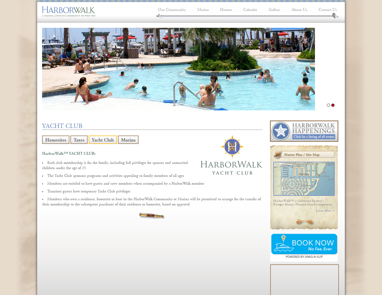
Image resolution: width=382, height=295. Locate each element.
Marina (203, 9)
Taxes (79, 139)
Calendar (250, 9)
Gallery (274, 9)
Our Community (172, 9)
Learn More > (325, 210)
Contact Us (328, 9)
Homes (226, 9)
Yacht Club (103, 139)
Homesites (55, 139)
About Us (299, 9)
